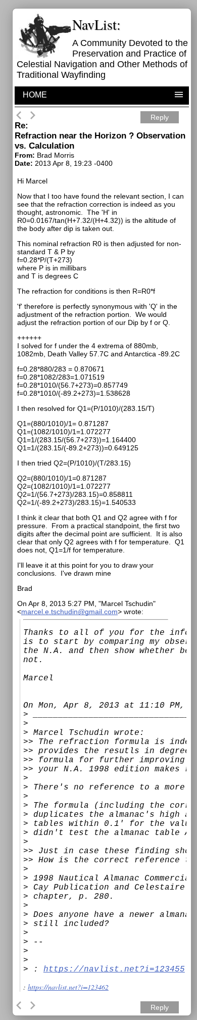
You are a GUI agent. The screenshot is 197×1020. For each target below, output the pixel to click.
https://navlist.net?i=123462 (68, 987)
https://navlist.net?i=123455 (114, 969)
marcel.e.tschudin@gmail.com (69, 612)
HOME (35, 94)
